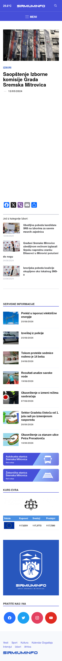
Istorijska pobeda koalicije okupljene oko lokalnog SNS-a (40, 271)
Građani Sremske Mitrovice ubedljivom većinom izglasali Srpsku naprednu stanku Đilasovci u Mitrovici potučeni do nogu (30, 249)
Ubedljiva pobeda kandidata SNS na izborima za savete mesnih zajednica (39, 228)
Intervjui (7, 646)
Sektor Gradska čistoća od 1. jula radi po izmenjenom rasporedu (40, 416)
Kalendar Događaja (42, 642)
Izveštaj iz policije (32, 333)
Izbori (7, 67)
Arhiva (27, 646)
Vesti (5, 642)
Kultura (24, 642)
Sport (14, 642)
